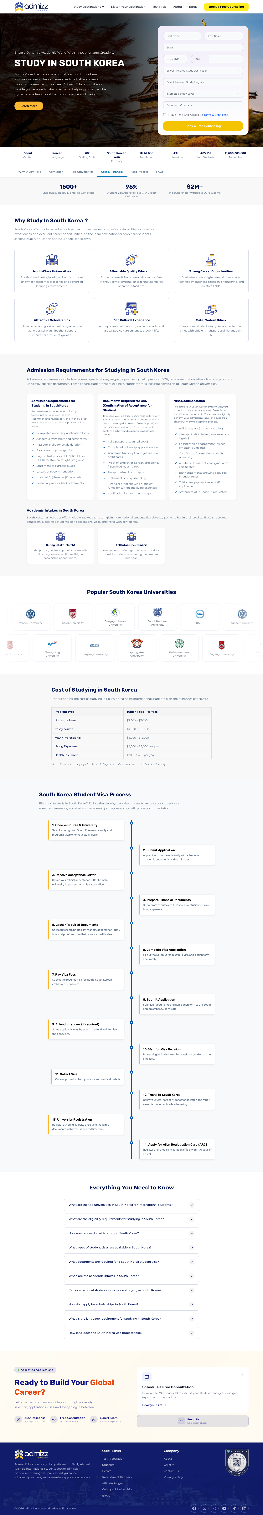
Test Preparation (113, 1458)
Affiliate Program (114, 1483)
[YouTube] (224, 1508)
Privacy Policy (173, 1477)
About (177, 6)
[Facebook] (194, 1508)
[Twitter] (204, 1508)
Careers (169, 1465)
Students (108, 1465)
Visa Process (139, 171)
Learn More (29, 106)
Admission (56, 171)
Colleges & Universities (117, 1489)
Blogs (193, 6)
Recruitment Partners (117, 1477)
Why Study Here (29, 171)
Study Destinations (87, 6)
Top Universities (82, 171)
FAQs (159, 171)
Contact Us (171, 1471)
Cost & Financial (112, 171)
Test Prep (159, 6)
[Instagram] (214, 1508)
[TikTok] (234, 1508)
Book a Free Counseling (226, 6)
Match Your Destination (128, 6)
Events (106, 1471)
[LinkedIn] (244, 1508)
